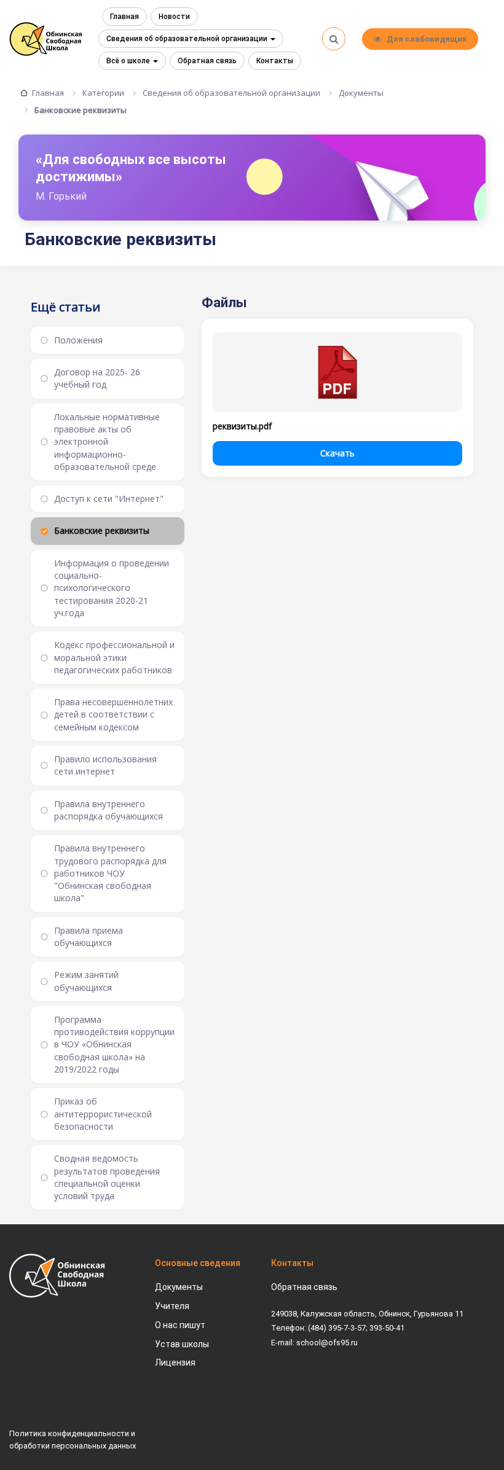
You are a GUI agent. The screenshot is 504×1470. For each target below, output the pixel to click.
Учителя (172, 1306)
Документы (361, 92)
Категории (103, 92)
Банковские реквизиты (80, 109)
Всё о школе (129, 61)
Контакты (274, 61)
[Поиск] (333, 38)
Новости (174, 16)
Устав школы (182, 1344)
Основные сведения (197, 1263)
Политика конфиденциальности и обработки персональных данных (72, 1439)
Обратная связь (207, 61)
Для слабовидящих (427, 39)
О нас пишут (180, 1325)
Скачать (337, 453)
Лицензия (175, 1362)
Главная (124, 16)
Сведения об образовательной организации (187, 38)
